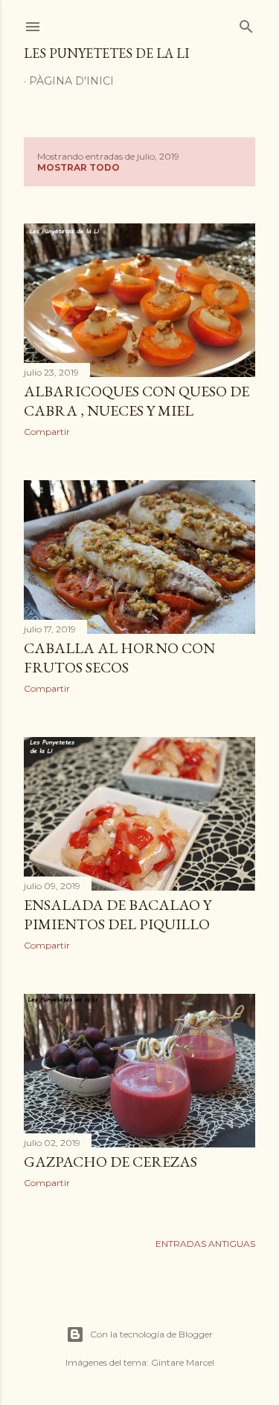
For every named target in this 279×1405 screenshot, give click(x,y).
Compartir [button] (47, 431)
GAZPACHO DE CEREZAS (110, 1161)
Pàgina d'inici (71, 81)
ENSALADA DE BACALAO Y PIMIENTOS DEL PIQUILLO (117, 914)
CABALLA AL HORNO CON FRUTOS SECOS (119, 657)
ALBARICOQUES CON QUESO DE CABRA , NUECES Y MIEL (136, 400)
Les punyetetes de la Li (106, 53)
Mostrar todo (78, 167)
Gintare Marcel (182, 1362)
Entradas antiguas (205, 1243)
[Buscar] (246, 23)
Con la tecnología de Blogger (151, 1334)
